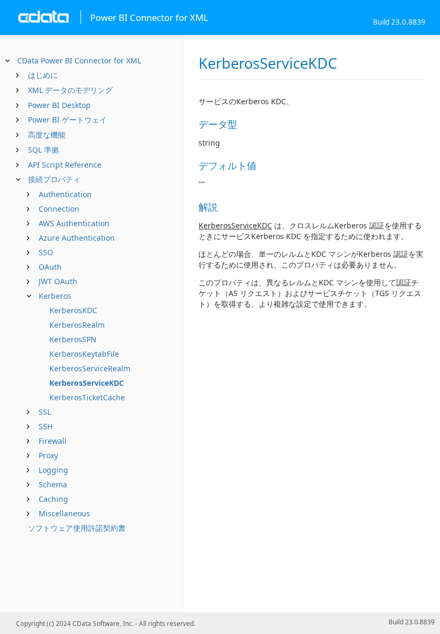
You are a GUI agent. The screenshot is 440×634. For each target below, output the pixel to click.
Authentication (65, 194)
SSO (46, 252)
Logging (53, 470)
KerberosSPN (73, 339)
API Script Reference (64, 165)
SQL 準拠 (43, 150)
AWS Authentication (74, 223)
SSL (45, 412)
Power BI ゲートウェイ (67, 119)
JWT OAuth (58, 281)
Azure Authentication (77, 238)
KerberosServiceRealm (89, 368)
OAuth (50, 267)
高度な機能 (46, 134)
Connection (59, 209)
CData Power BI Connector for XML (79, 60)
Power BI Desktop (59, 105)
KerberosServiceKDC (86, 383)
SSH (46, 426)
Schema (53, 484)
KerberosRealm (77, 325)
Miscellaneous (64, 513)
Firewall (53, 441)
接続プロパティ (54, 179)
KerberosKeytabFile (84, 354)
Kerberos (55, 296)
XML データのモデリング (70, 90)
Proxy (48, 455)
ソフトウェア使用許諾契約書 (77, 528)
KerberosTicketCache (87, 397)
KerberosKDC (73, 310)
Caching (53, 499)
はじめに (43, 75)
